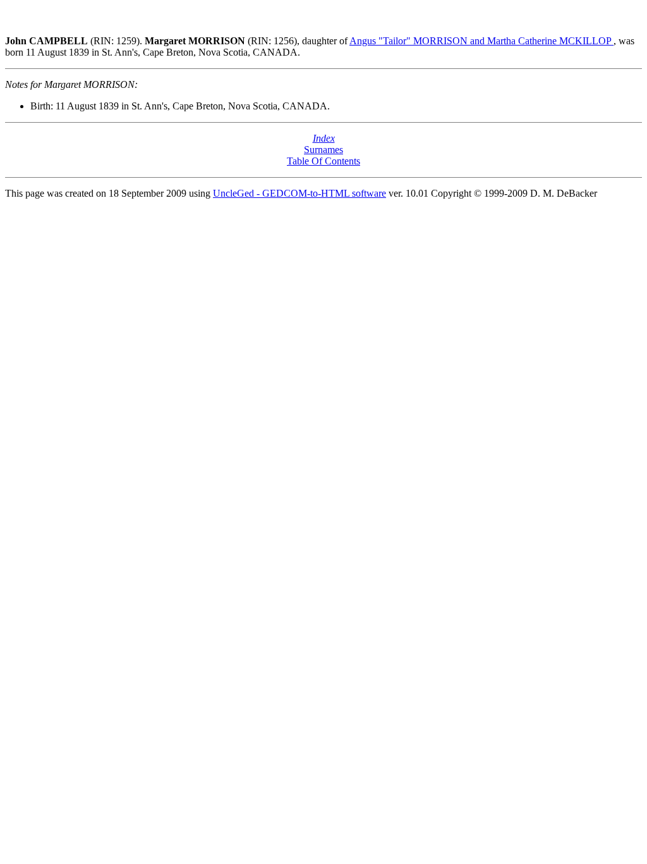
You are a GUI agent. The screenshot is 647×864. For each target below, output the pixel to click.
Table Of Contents (323, 161)
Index (324, 138)
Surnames (323, 149)
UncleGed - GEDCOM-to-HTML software (299, 193)
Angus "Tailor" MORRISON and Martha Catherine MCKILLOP (481, 40)
